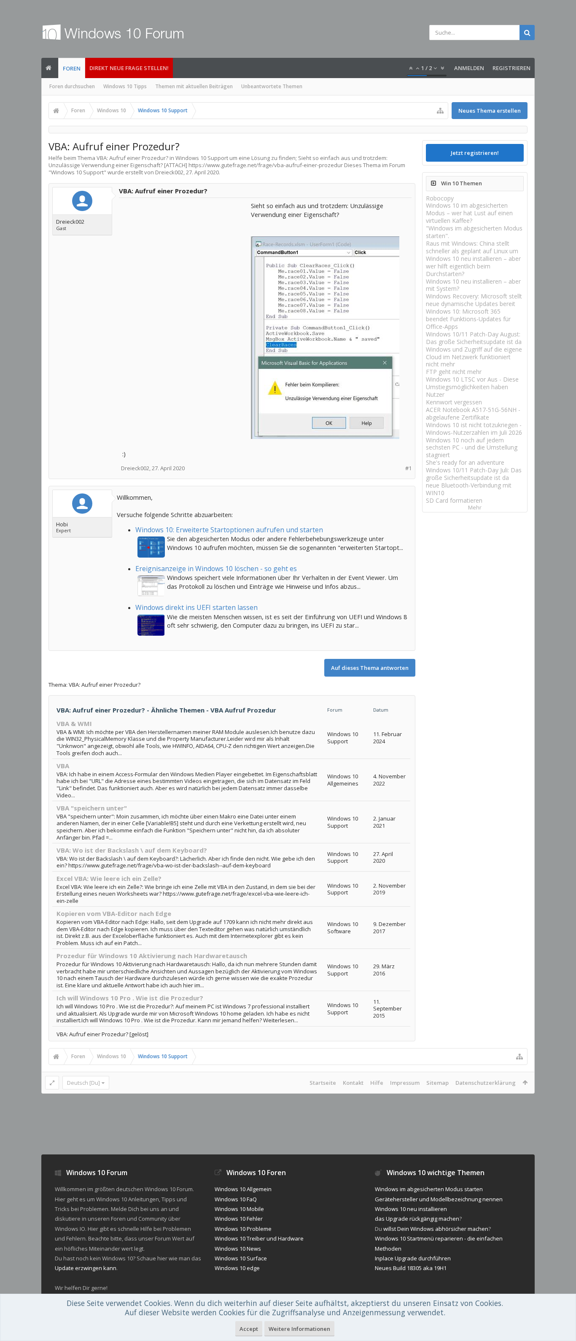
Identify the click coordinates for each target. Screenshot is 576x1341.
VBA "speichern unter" (92, 808)
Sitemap (437, 1082)
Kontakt (353, 1082)
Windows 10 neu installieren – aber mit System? (473, 285)
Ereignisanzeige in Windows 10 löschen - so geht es (216, 568)
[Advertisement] (185, 254)
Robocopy (440, 198)
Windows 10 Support (77, 172)
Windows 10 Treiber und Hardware (259, 1238)
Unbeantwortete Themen (271, 86)
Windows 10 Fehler (239, 1218)
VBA (63, 765)
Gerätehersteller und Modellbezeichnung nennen (439, 1199)
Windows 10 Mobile (239, 1209)
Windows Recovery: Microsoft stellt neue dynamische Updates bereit (474, 300)
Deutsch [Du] (83, 1082)
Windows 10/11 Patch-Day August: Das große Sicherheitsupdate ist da (474, 338)
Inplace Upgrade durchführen (413, 1258)
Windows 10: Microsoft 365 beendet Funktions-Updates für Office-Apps (468, 319)
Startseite (323, 1082)
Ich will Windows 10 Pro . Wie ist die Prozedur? (130, 998)
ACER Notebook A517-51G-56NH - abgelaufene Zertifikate (473, 413)
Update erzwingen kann (85, 1268)
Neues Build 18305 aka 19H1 (411, 1268)
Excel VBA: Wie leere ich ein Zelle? (109, 878)
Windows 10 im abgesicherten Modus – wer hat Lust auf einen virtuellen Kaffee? (469, 213)
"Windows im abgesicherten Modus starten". (474, 232)
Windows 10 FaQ (236, 1199)
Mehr (475, 507)
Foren (72, 68)
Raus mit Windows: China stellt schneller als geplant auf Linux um (472, 247)
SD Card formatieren (454, 500)
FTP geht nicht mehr (454, 372)
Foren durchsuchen (72, 86)
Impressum (405, 1082)
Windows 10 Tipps (125, 86)
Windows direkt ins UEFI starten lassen (196, 607)
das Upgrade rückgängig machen (417, 1218)
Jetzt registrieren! (475, 153)
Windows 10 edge (237, 1268)
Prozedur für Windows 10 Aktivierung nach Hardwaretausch (152, 955)
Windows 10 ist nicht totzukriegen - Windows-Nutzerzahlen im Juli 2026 (474, 428)
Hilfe (376, 1082)
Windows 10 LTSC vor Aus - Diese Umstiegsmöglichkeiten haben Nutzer (472, 386)
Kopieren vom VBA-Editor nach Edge (114, 913)
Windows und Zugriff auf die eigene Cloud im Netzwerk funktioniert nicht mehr (474, 356)
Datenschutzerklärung (485, 1082)
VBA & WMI (74, 723)
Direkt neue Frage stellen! (129, 68)
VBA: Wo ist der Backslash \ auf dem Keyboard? (132, 850)
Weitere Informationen (299, 1329)
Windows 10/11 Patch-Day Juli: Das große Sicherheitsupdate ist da (474, 474)
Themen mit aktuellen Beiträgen (194, 86)
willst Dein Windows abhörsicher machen (435, 1229)
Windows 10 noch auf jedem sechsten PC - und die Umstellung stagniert (471, 447)
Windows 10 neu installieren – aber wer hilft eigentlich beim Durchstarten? (473, 266)
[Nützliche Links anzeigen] (440, 111)
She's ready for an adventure (465, 462)
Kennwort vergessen (454, 402)
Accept (249, 1329)
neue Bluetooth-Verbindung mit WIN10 (468, 489)
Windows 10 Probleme (243, 1229)
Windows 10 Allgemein (243, 1189)
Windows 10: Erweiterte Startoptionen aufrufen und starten (229, 529)
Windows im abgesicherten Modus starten (429, 1189)
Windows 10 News (238, 1248)
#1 (408, 468)
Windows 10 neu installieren (411, 1209)
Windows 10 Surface (241, 1258)
